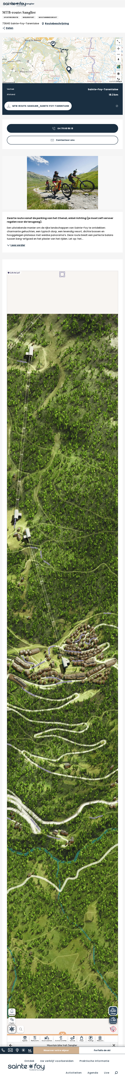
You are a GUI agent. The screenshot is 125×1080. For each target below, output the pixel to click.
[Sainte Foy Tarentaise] (26, 1067)
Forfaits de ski (102, 1050)
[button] (116, 1073)
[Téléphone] (3, 1050)
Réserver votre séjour (56, 1050)
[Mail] (10, 1050)
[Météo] (23, 1050)
